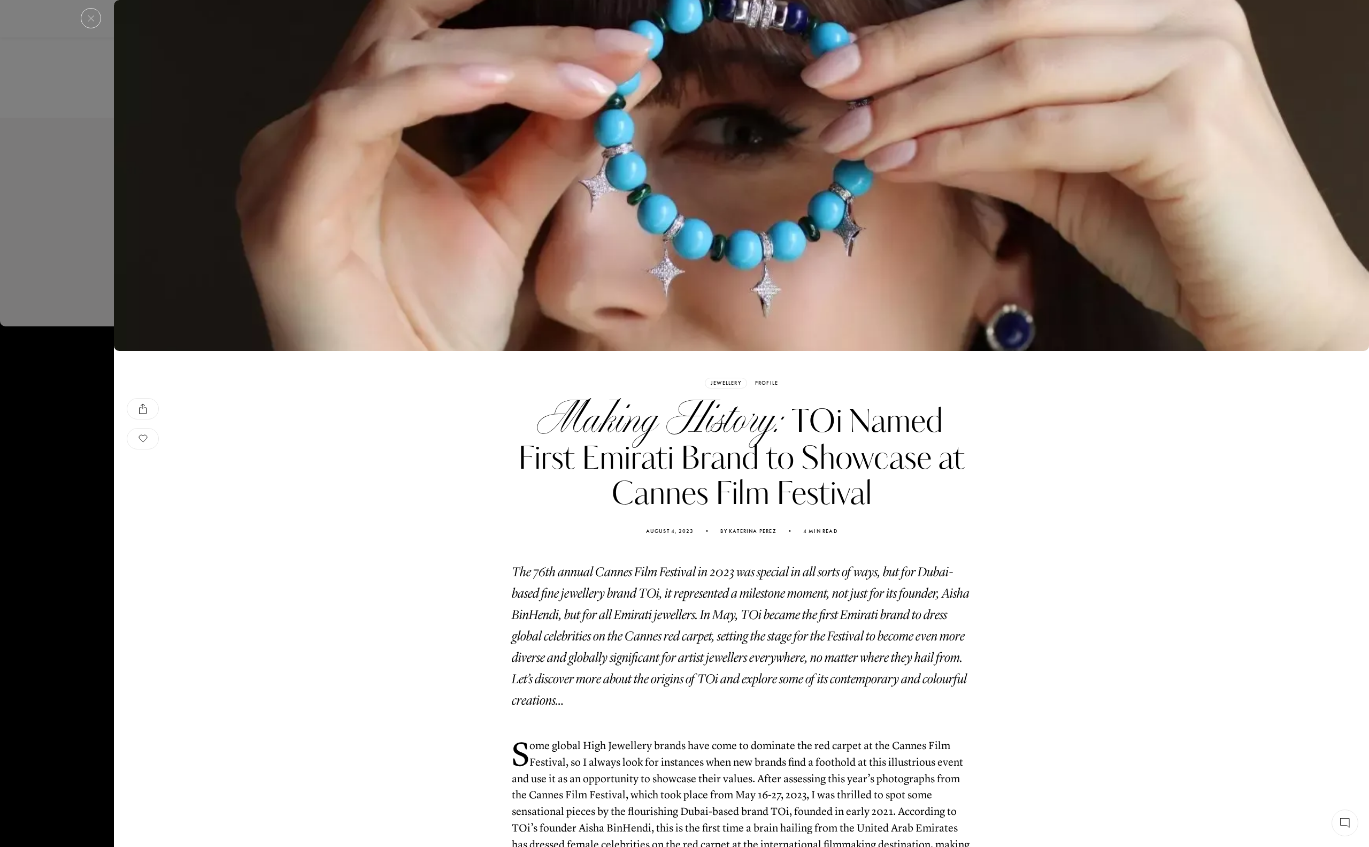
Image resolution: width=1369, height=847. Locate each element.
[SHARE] (143, 408)
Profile (766, 383)
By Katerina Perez (748, 531)
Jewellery (726, 382)
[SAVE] (143, 438)
